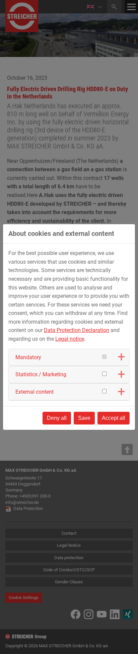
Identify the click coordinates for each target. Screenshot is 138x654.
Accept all (113, 418)
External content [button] (34, 392)
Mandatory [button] (28, 357)
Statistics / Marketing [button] (40, 374)
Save (84, 418)
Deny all (57, 418)
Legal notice (69, 339)
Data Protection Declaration (76, 330)
